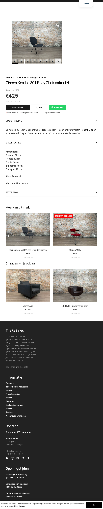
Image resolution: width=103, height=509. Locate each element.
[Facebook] (7, 458)
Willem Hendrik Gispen (84, 130)
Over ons (10, 383)
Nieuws (9, 408)
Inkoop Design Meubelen (17, 387)
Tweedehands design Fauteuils (30, 77)
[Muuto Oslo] (75, 285)
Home (9, 77)
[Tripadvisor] (28, 458)
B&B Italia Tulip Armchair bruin (28, 306)
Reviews (9, 412)
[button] (57, 25)
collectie (24, 367)
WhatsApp (59, 107)
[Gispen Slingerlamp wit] (75, 229)
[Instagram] (12, 458)
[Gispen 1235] (28, 229)
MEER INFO (17, 107)
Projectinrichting (13, 394)
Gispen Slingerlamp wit (75, 250)
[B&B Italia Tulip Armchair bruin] (28, 285)
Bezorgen (10, 401)
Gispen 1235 (28, 250)
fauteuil (37, 133)
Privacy (22, 506)
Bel (39, 107)
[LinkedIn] (23, 458)
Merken (9, 390)
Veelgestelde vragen (15, 405)
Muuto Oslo (75, 306)
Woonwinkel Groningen (16, 416)
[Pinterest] (17, 458)
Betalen (9, 398)
